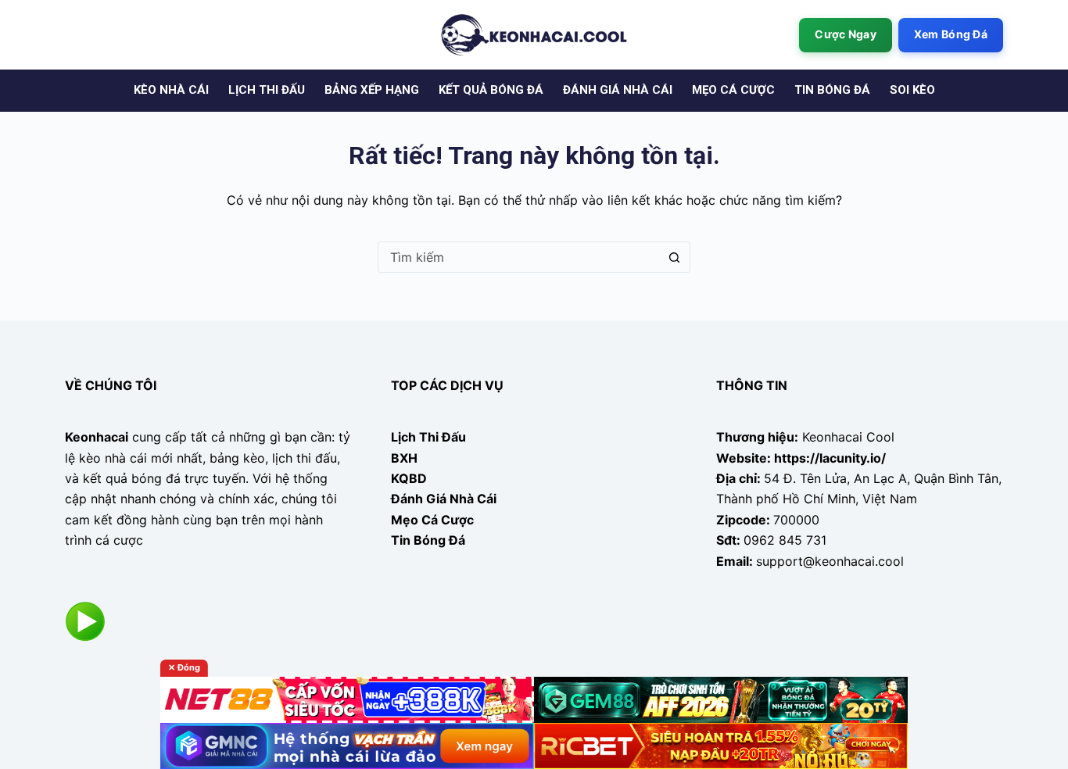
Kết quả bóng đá (491, 90)
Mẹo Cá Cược (432, 520)
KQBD (409, 478)
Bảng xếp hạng (371, 90)
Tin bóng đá (832, 90)
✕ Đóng (184, 667)
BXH (404, 458)
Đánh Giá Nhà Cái (443, 498)
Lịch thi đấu (266, 90)
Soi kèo (912, 90)
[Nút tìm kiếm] (674, 257)
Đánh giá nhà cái (617, 90)
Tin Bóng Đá (428, 540)
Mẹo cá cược (733, 90)
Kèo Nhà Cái (171, 90)
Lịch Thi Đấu (428, 437)
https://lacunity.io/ (830, 458)
